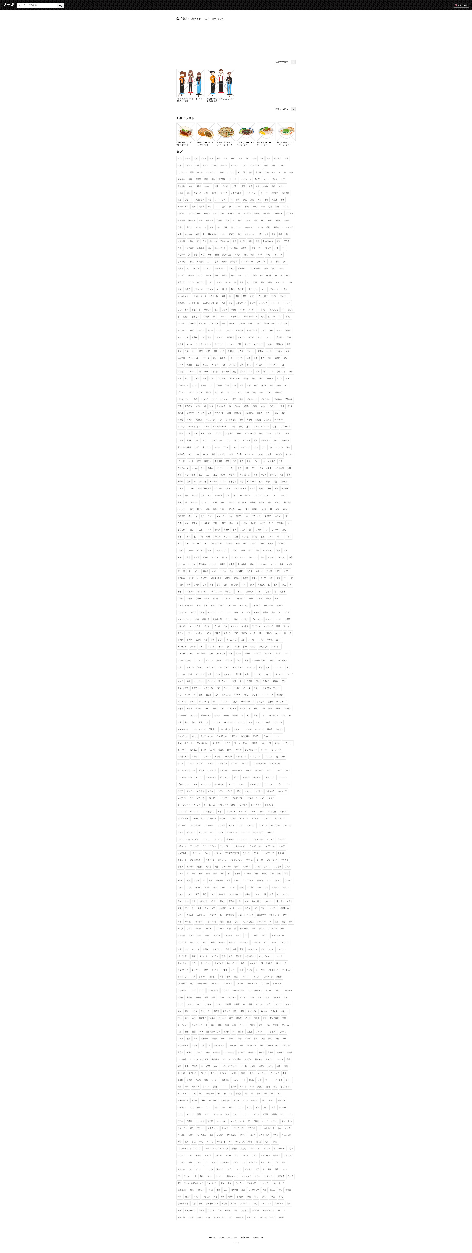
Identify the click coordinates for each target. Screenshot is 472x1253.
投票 (227, 1025)
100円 (203, 1100)
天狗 (215, 1087)
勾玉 (179, 1210)
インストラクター (238, 557)
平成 (242, 1045)
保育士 (180, 667)
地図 (240, 158)
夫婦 (204, 241)
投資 (192, 330)
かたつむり (263, 647)
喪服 (195, 434)
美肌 (257, 372)
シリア (261, 640)
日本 (233, 158)
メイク (251, 310)
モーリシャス (276, 750)
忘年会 (237, 874)
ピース (242, 372)
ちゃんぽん (201, 1135)
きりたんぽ (286, 1135)
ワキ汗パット (245, 1204)
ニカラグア (284, 812)
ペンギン (181, 1162)
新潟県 (180, 482)
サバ (263, 447)
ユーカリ (209, 1169)
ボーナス (215, 557)
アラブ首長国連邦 (232, 853)
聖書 (284, 1018)
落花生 (279, 654)
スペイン (193, 502)
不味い (271, 1100)
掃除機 (254, 743)
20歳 (265, 1094)
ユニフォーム (246, 179)
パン (218, 227)
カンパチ (211, 612)
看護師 (194, 337)
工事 (289, 337)
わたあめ (271, 461)
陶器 (201, 1176)
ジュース (232, 324)
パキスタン (282, 660)
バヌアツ (200, 791)
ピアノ (279, 537)
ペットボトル (190, 475)
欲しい (231, 1107)
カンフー (257, 977)
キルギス (282, 846)
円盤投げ (216, 1052)
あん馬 (243, 1149)
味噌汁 (231, 502)
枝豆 (245, 544)
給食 (259, 1080)
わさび (226, 530)
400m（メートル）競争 (232, 1059)
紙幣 (201, 351)
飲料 (243, 186)
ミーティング (287, 227)
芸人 (236, 1155)
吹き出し (241, 722)
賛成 (179, 475)
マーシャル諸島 (238, 990)
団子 (192, 530)
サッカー (190, 489)
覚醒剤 (187, 1197)
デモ (229, 874)
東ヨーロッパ (257, 275)
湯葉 (211, 1135)
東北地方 (181, 372)
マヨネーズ (232, 709)
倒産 (290, 557)
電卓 (247, 509)
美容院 (261, 929)
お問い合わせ (258, 1237)
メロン (214, 571)
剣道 (190, 674)
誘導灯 (199, 667)
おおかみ (181, 1169)
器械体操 (278, 399)
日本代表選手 (236, 193)
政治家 (263, 385)
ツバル (201, 990)
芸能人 (288, 317)
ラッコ (198, 1162)
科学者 (247, 894)
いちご (269, 351)
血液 (276, 922)
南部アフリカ (248, 255)
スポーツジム (255, 269)
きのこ (205, 365)
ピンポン (212, 977)
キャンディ (272, 908)
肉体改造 (231, 351)
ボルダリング (223, 667)
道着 (224, 365)
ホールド (215, 970)
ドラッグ (226, 1011)
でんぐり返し (268, 550)
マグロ (273, 296)
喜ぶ (286, 385)
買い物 (242, 324)
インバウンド (255, 165)
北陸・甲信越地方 (185, 447)
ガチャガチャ (206, 715)
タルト (216, 1066)
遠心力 (205, 454)
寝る (261, 392)
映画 (202, 516)
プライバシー (266, 399)
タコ (247, 516)
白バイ (229, 750)
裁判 (229, 413)
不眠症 (194, 1066)
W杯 (261, 1045)
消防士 (283, 585)
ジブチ (199, 764)
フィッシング (183, 963)
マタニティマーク (185, 619)
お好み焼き (245, 736)
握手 (268, 722)
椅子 (271, 894)
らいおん (276, 997)
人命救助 (244, 626)
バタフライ (286, 1045)
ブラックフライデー (230, 1066)
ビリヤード (277, 722)
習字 (288, 475)
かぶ (269, 880)
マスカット (228, 935)
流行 (280, 1190)
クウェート (182, 860)
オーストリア (195, 626)
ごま (266, 887)
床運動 (255, 406)
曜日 (214, 702)
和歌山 (251, 1080)
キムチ (286, 434)
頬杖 (227, 495)
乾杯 (240, 275)
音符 (195, 399)
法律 (271, 330)
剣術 (271, 578)
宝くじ (278, 640)
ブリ (254, 468)
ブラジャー (279, 1204)
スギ (258, 592)
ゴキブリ (195, 1087)
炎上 (231, 523)
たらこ (227, 743)
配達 (211, 385)
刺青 (234, 1025)
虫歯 (231, 454)
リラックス (198, 289)
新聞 (186, 1011)
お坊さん (279, 729)
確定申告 (202, 1018)
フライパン (256, 516)
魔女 (262, 908)
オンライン (182, 330)
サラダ (191, 578)
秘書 (266, 234)
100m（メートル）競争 (199, 1059)
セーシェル (277, 984)
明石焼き (220, 1135)
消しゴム (280, 901)
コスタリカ (271, 812)
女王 (229, 647)
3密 (179, 1183)
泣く (190, 516)
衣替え (252, 1025)
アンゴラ (207, 1155)
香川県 (238, 674)
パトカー (284, 1011)
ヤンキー (227, 688)
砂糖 (273, 1107)
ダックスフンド (251, 750)
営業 (188, 880)
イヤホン (209, 660)
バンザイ (220, 468)
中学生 (256, 214)
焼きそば (287, 502)
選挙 (248, 385)
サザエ (257, 1176)
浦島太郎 (181, 1217)
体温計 (187, 557)
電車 (215, 351)
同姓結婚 (239, 1217)
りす (262, 1162)
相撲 (236, 977)
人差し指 (181, 241)
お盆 (179, 289)
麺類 (209, 200)
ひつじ (180, 1004)
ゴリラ (235, 1162)
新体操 (234, 1149)
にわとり (232, 482)
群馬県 (278, 709)
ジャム (192, 702)
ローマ (270, 523)
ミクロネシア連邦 (255, 990)
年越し (215, 523)
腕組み (210, 468)
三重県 (251, 599)
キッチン (230, 468)
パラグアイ (212, 798)
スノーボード (232, 963)
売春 (215, 1197)
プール (231, 269)
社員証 (237, 688)
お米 (206, 193)
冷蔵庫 (219, 660)
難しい (236, 1100)
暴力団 (180, 880)
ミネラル (229, 544)
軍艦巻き (279, 344)
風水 (192, 1190)
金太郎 (180, 1080)
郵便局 (244, 633)
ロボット (239, 592)
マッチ (207, 1114)
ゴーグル (215, 365)
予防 (268, 255)
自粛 (224, 523)
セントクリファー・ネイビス (189, 805)
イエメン (207, 853)
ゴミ (259, 200)
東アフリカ (274, 310)
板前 (262, 949)
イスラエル (226, 599)
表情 (263, 207)
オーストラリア (221, 550)
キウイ (273, 564)
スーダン (232, 784)
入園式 (231, 564)
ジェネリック (219, 1045)
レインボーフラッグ (245, 915)
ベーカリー (182, 509)
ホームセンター (194, 427)
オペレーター (280, 282)
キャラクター (273, 715)
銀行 (192, 509)
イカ (197, 365)
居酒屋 (198, 179)
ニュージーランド (259, 660)
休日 (186, 544)
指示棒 (253, 523)
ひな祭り (229, 434)
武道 (241, 385)
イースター (224, 702)
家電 (266, 200)
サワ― (221, 997)
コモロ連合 (264, 984)
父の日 (290, 1176)
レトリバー (268, 605)
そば (216, 262)
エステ (210, 282)
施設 (262, 317)
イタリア (267, 248)
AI (244, 1004)
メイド (247, 1018)
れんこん (193, 750)
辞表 (263, 1039)
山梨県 (180, 550)
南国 (229, 922)
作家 (201, 874)
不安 (179, 379)
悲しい (240, 1107)
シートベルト (222, 1121)
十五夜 (199, 530)
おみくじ (245, 537)
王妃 (194, 874)
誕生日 (189, 365)
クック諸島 (182, 990)
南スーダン (259, 770)
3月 (246, 1094)
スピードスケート (266, 956)
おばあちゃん (268, 241)
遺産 (278, 550)
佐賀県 (180, 997)
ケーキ (228, 282)
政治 (266, 269)
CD (179, 1176)
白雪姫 (227, 1210)
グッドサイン (248, 880)
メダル (196, 1197)
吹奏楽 (263, 330)
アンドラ (221, 825)
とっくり (257, 674)
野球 (250, 324)
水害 (273, 612)
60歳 (208, 1217)
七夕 (229, 612)
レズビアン (189, 592)
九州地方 (269, 379)
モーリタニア (206, 784)
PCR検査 (247, 874)
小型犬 (191, 241)
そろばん (259, 1004)
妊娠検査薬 (217, 619)
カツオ (253, 544)
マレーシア (182, 715)
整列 (262, 557)
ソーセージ (205, 502)
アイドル (232, 365)
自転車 (219, 385)
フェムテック (183, 736)
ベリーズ (223, 819)
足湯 (270, 1169)
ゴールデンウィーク (185, 654)
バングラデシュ (236, 860)
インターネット (251, 193)
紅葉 (188, 482)
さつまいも (242, 502)
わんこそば (217, 949)
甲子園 (235, 715)
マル (280, 317)
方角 (206, 1080)
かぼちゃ (267, 420)
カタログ (278, 1004)
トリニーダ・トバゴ (267, 1217)
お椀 (284, 1073)
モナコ (231, 825)
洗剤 (199, 1114)
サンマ (208, 530)
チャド (248, 770)
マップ (194, 1045)
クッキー (221, 942)
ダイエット (274, 289)
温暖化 (256, 1018)
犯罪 (276, 248)
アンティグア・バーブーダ (188, 812)
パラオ (238, 791)
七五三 (272, 1190)
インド (279, 379)
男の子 (257, 179)
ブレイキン (196, 970)
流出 (225, 1190)
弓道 (221, 977)
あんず (233, 1087)
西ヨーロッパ (269, 324)
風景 (240, 1039)
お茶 (255, 475)
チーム (189, 344)
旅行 (218, 158)
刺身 (232, 275)
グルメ (203, 158)
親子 (240, 220)
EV (209, 1011)
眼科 (291, 922)
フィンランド (195, 825)
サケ (206, 372)
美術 (284, 530)
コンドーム (217, 1114)
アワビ (207, 935)
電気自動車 (242, 564)
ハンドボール (273, 970)
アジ (220, 420)
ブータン (260, 860)
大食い (230, 1197)
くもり (237, 922)
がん (270, 447)
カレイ (180, 681)
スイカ (223, 571)
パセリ (277, 502)
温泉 (179, 502)
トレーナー (252, 557)
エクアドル (182, 798)
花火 (288, 344)
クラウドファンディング (270, 688)
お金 (211, 227)
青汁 (179, 1197)
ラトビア (255, 819)
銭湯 (284, 922)
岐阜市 (198, 1155)
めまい (236, 880)
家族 (245, 200)
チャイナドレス (212, 1204)
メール (194, 468)
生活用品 (222, 179)
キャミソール (245, 475)
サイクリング (183, 970)
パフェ (290, 1114)
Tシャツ (204, 1073)
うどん (219, 330)
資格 (197, 454)
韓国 (250, 241)
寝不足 (249, 1032)
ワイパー (267, 736)
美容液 (233, 1204)
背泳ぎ (180, 1052)
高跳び (270, 1052)
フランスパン (262, 564)
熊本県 (261, 502)
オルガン (188, 922)
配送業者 (181, 516)
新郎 (186, 722)
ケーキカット (183, 1025)
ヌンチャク (268, 977)
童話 (261, 379)
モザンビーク (241, 757)
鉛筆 (226, 585)
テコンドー (245, 977)
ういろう (243, 1135)
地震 (276, 489)
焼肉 (250, 530)
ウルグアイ (224, 798)
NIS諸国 (200, 262)
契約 (235, 1011)
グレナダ (270, 798)
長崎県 (196, 585)
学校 (291, 172)
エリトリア (222, 764)
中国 (179, 248)
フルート (200, 1128)
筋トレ (290, 406)
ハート (263, 289)
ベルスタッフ (252, 949)
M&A (284, 1039)
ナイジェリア (269, 777)
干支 (216, 310)
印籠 (268, 1025)
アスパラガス (221, 736)
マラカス (251, 1128)
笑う (192, 1107)
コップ (258, 324)
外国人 (269, 275)
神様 (287, 275)
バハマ (252, 812)
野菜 (192, 172)
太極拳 (279, 977)
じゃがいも (221, 406)
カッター (215, 1080)
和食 (286, 158)
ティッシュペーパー (261, 427)
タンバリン (182, 750)
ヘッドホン (261, 310)
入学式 (283, 1032)
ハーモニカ (256, 942)
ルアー (194, 963)
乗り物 (275, 179)
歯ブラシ (273, 475)
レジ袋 (257, 867)
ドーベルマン (251, 984)
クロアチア (206, 839)
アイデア (241, 337)
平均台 (273, 1197)
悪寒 (248, 427)
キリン (214, 1162)
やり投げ (241, 1052)
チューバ (282, 1107)
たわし (180, 1114)
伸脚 (210, 495)
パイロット (203, 956)
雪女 (236, 1210)
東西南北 (225, 1080)
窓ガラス (256, 736)
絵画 (188, 537)
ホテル (217, 447)
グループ (218, 495)
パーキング (262, 1073)
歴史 (216, 186)
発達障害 (191, 220)
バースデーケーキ (220, 427)
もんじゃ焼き (264, 1135)
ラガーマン (251, 1045)
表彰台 (246, 695)
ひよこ (189, 929)
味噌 (278, 626)
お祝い (185, 317)
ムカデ (194, 1100)
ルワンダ (234, 764)
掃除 (270, 282)
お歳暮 (253, 1066)
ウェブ (253, 647)
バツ (202, 337)
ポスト (180, 915)
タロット (200, 1190)
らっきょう (194, 942)
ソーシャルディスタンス (193, 1183)
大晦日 (223, 502)
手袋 (275, 585)
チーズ (208, 275)
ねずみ (237, 867)
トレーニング (183, 337)
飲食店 (187, 158)
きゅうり (200, 330)
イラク (255, 853)
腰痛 (236, 619)
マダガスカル (183, 757)
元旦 (241, 282)
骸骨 (268, 482)
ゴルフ (180, 489)
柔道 (213, 605)
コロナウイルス (262, 186)
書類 (218, 585)
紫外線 (270, 702)
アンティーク (274, 915)
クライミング (237, 667)
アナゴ (189, 709)
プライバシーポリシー (228, 1237)
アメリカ (230, 172)
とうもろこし (231, 420)
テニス (210, 516)
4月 (230, 1094)
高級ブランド (216, 578)
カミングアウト (184, 1094)
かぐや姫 (255, 1210)
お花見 (269, 454)
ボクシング (200, 674)
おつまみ (181, 186)
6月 (200, 1094)
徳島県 (201, 612)
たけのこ (181, 1135)
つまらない (182, 1107)
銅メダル (258, 1059)
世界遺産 (181, 303)
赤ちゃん (213, 241)
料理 (261, 158)
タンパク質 (182, 942)
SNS (250, 372)
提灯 (234, 372)
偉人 (192, 262)
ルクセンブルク (257, 839)
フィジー (190, 791)
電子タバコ (242, 269)
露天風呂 (249, 592)
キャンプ (195, 269)
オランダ (270, 839)
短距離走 (215, 1059)
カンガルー (224, 1162)
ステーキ (259, 571)
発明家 (256, 612)
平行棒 (238, 750)
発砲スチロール (233, 1176)
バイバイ (269, 695)
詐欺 (260, 1025)
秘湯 (236, 612)
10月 (243, 1080)
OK (290, 282)
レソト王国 (268, 757)
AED (201, 1032)
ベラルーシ (182, 846)
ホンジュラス (183, 819)
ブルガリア (268, 654)
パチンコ (263, 1011)
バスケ (237, 647)
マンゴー (216, 935)
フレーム (191, 372)
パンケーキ (249, 454)
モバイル (247, 214)
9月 (219, 1094)
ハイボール (265, 1155)
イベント (234, 165)
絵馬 (241, 887)
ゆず (280, 1128)
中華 (270, 220)
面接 (212, 1025)
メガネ (255, 207)
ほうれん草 (220, 654)
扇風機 (205, 571)
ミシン (235, 1114)
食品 (179, 158)
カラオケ (266, 681)
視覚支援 (181, 220)
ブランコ (223, 1073)
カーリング (210, 667)
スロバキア (287, 825)
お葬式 (180, 344)
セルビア (270, 832)
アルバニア (245, 832)
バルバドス (243, 805)
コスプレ (278, 454)
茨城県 (255, 537)
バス (243, 585)
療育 (227, 220)
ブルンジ (244, 764)
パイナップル (202, 578)
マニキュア (251, 1183)
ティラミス (284, 942)
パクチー (190, 550)
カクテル (190, 667)
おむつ (263, 743)
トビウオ (277, 867)
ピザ (214, 358)
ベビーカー (244, 942)
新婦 (194, 722)
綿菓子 (260, 1087)
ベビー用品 (233, 248)
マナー (266, 179)
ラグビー (228, 592)
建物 (213, 179)
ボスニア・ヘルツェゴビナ (188, 839)
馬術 (263, 970)
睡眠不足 (207, 461)
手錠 (291, 578)
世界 (211, 158)
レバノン (251, 640)
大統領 (226, 715)
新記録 (231, 234)
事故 (282, 269)
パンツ (189, 894)
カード (288, 379)
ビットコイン (268, 1176)
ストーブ (198, 660)
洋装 (223, 303)
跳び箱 (199, 509)
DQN (218, 688)
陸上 (247, 275)
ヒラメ (287, 867)
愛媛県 (207, 599)
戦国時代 (225, 372)
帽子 (197, 894)
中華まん (280, 523)
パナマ (261, 812)
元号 (216, 695)
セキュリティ (264, 1183)
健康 (190, 179)
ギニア (236, 777)
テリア (252, 303)
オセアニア (189, 248)
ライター (187, 1176)
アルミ (254, 578)
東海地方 (285, 440)
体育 (238, 200)
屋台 (263, 282)
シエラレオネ (211, 777)
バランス (228, 660)
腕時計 (180, 413)
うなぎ (245, 379)
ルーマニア (218, 839)
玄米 (199, 935)
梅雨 (284, 413)
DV (209, 1045)
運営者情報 (244, 1237)
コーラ (238, 1169)
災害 (224, 207)
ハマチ (221, 612)
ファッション (193, 358)
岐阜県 (270, 640)
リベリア (198, 777)
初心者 (214, 1039)
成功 (179, 544)
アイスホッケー (184, 729)
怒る (206, 544)
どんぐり (260, 702)
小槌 (222, 709)
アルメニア (194, 846)
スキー (243, 963)
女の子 (191, 186)
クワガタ (190, 915)
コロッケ (227, 633)
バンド (269, 468)
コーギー (239, 984)
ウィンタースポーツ (203, 344)
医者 (282, 200)
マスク (223, 234)
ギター (198, 599)
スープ (279, 330)
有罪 (213, 997)
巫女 (186, 1142)
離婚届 (228, 1004)
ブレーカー (286, 1025)
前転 (257, 550)
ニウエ (287, 784)
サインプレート (194, 214)
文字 (283, 179)
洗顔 (213, 454)
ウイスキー (232, 997)
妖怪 (193, 901)
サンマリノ (250, 825)
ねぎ (215, 214)
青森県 (271, 660)
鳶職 (241, 949)
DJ (246, 935)
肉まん (180, 887)
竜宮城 (231, 901)
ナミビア (218, 757)
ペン (283, 248)
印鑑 (208, 537)
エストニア (266, 819)
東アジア (275, 193)
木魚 (201, 1142)
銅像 (270, 709)
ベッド (233, 427)
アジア (244, 165)
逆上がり (281, 557)
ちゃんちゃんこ (220, 1217)
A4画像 (207, 214)
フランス (209, 289)
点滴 (266, 1142)
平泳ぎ (189, 1052)
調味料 (233, 310)
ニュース (222, 317)
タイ (285, 262)
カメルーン (224, 770)
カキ (287, 654)
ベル (225, 626)
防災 (250, 186)
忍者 (234, 681)
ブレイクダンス (266, 963)
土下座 (240, 1032)
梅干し (237, 440)
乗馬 (198, 605)
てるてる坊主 (248, 922)
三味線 (256, 1121)
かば (270, 1162)
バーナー (268, 1080)
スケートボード (200, 729)
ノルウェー (228, 674)
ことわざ (204, 399)
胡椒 (257, 1107)
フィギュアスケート (185, 605)
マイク (237, 255)
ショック (181, 324)
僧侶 (227, 949)
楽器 (278, 241)
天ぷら (237, 406)
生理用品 (181, 935)
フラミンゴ (288, 1155)
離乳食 (277, 743)
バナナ (199, 392)
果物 (256, 220)
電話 (209, 248)
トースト (289, 454)
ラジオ (252, 1073)
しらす (249, 571)
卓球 (288, 667)
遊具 (254, 392)
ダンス (256, 461)
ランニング (205, 523)
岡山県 (215, 599)
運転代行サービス (213, 1032)
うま (231, 516)
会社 (197, 165)
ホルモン (275, 887)
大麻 (264, 1190)
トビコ (268, 1004)
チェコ (180, 832)
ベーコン (213, 482)
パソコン (225, 186)
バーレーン (196, 853)
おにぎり (222, 454)
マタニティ (251, 1217)
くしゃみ (267, 592)
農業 (252, 200)
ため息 (194, 495)
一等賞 (244, 523)
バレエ (210, 1190)
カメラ (199, 275)
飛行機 (258, 420)
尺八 (192, 1128)
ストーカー (232, 1045)
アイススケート (240, 489)
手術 (275, 482)
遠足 (276, 413)
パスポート (213, 1100)
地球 (215, 509)
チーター (199, 1169)
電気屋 (201, 207)
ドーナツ (284, 495)
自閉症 (219, 220)
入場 (193, 1204)
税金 (256, 709)
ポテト (205, 440)
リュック (202, 324)
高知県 (189, 599)
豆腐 (211, 406)
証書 (250, 550)
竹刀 (228, 977)
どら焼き (248, 1169)
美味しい (281, 1100)
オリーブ (277, 880)
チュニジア (268, 784)
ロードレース (281, 963)
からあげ (202, 482)
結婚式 (285, 509)
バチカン (277, 990)
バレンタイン (273, 365)
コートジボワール (185, 777)
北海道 (255, 282)
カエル (221, 647)
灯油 (186, 908)
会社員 (238, 1094)
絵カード (209, 220)
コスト (212, 379)
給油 (243, 1190)
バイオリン (288, 743)
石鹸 (282, 929)
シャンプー (217, 743)
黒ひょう (220, 1169)
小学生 (180, 193)
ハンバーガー (245, 495)
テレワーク (277, 255)
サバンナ (234, 550)
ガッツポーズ (193, 303)
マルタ (240, 825)
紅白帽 (259, 413)
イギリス (269, 344)
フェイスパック (203, 743)
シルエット (224, 399)
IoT (204, 880)
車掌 (193, 956)
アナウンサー (257, 695)
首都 (256, 1039)
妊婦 (279, 385)
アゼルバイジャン (209, 846)
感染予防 (285, 193)
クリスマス (214, 324)
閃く (234, 495)
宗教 (195, 255)
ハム (266, 530)
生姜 (229, 929)
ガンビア (246, 777)
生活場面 (289, 214)
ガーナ (287, 770)
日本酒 (180, 440)
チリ (192, 798)
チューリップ (210, 908)
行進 (200, 1204)
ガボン (201, 770)
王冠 (250, 722)
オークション (199, 681)
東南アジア (249, 227)
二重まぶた (182, 1190)
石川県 (212, 750)
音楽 (209, 207)
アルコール (224, 241)
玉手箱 (199, 1217)
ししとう (195, 949)
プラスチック (252, 399)
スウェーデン (209, 825)
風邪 (273, 186)
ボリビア (200, 798)
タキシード (196, 310)
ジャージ (191, 324)
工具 (282, 406)
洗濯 (246, 468)
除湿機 (265, 1114)
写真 (188, 681)
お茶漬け (206, 949)
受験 (223, 296)
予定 (280, 461)
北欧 (291, 372)
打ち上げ (222, 1018)
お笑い (254, 1155)
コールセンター (184, 296)
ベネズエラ (270, 791)
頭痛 (241, 399)
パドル (224, 970)
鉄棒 (241, 420)
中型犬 (284, 289)
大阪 (197, 447)
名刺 (285, 550)
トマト (219, 282)
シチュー (285, 887)
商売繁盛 (199, 420)
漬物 (255, 358)
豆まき (212, 1018)
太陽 (239, 344)
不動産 (224, 1204)
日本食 (214, 165)
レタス (267, 495)
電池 (210, 434)
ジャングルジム (235, 894)
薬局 (226, 227)
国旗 (273, 165)
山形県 (198, 640)
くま (243, 1162)
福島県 (269, 633)
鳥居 (270, 502)
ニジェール (282, 777)
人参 (287, 351)
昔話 (240, 392)
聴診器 (270, 729)
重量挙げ (212, 729)
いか (252, 1087)
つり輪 (249, 970)
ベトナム (200, 550)
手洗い (180, 599)
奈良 (204, 585)
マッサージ (245, 447)
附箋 (255, 688)
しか (190, 1169)
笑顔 (234, 399)
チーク (231, 1039)
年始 (240, 234)
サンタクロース (247, 702)
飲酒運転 (218, 461)
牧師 (264, 1018)
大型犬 (189, 227)
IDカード (246, 440)
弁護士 (247, 674)
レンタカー (286, 894)
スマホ (198, 227)
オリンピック (211, 172)
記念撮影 (200, 248)
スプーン (220, 929)
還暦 (268, 1087)
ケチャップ (210, 420)
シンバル (225, 1128)
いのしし (190, 1004)
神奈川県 (240, 571)
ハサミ (289, 901)
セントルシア (256, 805)
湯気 (227, 385)
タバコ (260, 255)
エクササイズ (234, 317)
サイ (277, 1162)
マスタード (196, 544)
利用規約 (212, 1237)
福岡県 (258, 530)
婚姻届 (237, 1004)
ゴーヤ (273, 942)
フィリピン (281, 544)
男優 (194, 1032)
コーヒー (269, 337)
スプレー (277, 736)
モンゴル (190, 867)
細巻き (180, 434)
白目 (271, 385)
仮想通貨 (280, 1176)
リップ (196, 880)
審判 (228, 880)
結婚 (197, 234)
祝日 (286, 358)
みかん (260, 454)
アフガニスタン (196, 860)
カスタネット (269, 1128)
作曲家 (194, 523)
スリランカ (222, 860)
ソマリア (190, 764)
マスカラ (279, 1059)
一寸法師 (250, 887)
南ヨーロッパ (236, 227)
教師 (269, 489)
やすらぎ (207, 310)
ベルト (209, 1176)
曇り (186, 1018)
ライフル (202, 977)
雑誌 (179, 1011)
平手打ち (240, 1197)
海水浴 (262, 523)
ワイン (223, 482)
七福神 (189, 440)
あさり (270, 1066)
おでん (208, 633)
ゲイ (179, 592)
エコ (216, 207)
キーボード (259, 729)
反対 (289, 468)
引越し (223, 509)
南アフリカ (280, 757)
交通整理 (268, 516)
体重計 (238, 935)
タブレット (276, 647)
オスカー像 (208, 688)
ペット (199, 172)
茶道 (236, 633)
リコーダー (182, 1128)
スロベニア (263, 825)
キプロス (230, 839)
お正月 (274, 200)
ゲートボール (202, 984)
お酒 (270, 207)
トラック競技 (262, 296)
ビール (191, 282)
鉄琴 (285, 915)
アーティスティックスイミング (216, 1149)
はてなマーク (241, 303)
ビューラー (239, 1183)
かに (197, 440)
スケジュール (183, 468)
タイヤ (213, 1073)
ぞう (284, 1162)
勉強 (217, 255)
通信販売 (181, 578)
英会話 (261, 489)
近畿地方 (239, 330)
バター (189, 633)
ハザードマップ (184, 695)
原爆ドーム (284, 908)
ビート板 (181, 461)
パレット (257, 894)
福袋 (259, 887)
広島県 (269, 434)
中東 (273, 234)
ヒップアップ (254, 1190)
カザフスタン (183, 853)
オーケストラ (252, 330)
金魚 (231, 571)
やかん (194, 1011)
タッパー (219, 1176)
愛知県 (246, 406)
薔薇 (248, 461)
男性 (247, 158)
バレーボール (225, 729)
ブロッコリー (234, 379)
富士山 (286, 626)
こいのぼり (230, 915)
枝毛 (255, 1204)
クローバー (268, 901)
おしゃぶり (200, 1121)
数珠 (179, 557)
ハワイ (279, 619)
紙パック (243, 997)
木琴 (179, 922)
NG (283, 310)
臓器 (234, 241)
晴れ (179, 1018)
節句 (215, 502)
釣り (261, 482)
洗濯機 (282, 592)
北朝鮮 (199, 867)
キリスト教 (213, 296)
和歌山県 (261, 585)
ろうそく (273, 406)
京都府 (277, 358)
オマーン (218, 853)
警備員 (238, 956)
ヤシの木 (234, 626)
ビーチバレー (202, 592)
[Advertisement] (236, 40)
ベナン (270, 770)
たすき (191, 1217)
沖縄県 (187, 289)
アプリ (180, 365)
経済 (186, 523)
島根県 (208, 867)
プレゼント (284, 296)
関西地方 (278, 392)
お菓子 (235, 186)
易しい (245, 1100)
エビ (270, 262)
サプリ (229, 1169)
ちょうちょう (286, 1087)
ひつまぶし (231, 1135)
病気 (266, 165)
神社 (278, 262)
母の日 (247, 908)
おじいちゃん (250, 234)
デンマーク (182, 825)
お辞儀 (265, 612)
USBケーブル (250, 434)
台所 (239, 468)
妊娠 (230, 303)
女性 (226, 158)
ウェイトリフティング (186, 977)
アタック (199, 1052)
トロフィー (196, 688)
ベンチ (247, 1039)
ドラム (288, 537)
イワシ (255, 447)
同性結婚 (284, 482)
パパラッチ (279, 674)
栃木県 (231, 509)
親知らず (260, 880)
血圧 (254, 929)
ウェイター (281, 949)
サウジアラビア (268, 853)
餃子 (257, 1169)
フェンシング (254, 1149)
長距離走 (202, 564)
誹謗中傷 (205, 619)
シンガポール (232, 640)
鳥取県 (198, 997)
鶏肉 (193, 207)
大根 (211, 654)
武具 (206, 605)
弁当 (194, 351)
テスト (268, 413)
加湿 (218, 1190)
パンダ (212, 894)
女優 (186, 1032)
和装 (232, 289)
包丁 (276, 599)
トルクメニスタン (239, 846)
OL (236, 179)
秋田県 (239, 434)
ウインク (230, 344)
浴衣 (257, 241)
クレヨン (233, 1073)
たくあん (244, 619)
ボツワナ (228, 757)
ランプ (289, 674)
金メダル (247, 1059)
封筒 (186, 1087)
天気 (241, 427)
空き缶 (285, 1169)
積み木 (180, 1121)
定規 (179, 908)
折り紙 (198, 887)
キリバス (225, 990)
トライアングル (238, 1128)
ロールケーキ (204, 702)
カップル (188, 234)
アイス (189, 420)
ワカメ (242, 530)
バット (252, 489)
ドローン (206, 1087)
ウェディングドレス (210, 303)
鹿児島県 (234, 585)
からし (265, 1107)
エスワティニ (255, 757)
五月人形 (274, 1011)
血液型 (208, 695)
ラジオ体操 (249, 413)
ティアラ (259, 722)
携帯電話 (181, 214)
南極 (190, 1162)
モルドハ (288, 990)
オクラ (287, 1128)
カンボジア (182, 647)
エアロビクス (250, 956)
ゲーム (249, 365)
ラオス (180, 867)
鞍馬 (281, 1197)
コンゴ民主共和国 (259, 764)
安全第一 (280, 337)
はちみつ (199, 633)
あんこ (273, 269)
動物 (268, 158)
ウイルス (223, 193)
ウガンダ (218, 1155)
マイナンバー (212, 1183)
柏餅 (208, 1066)
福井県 (198, 709)
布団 (201, 537)
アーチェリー (278, 667)
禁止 (287, 234)
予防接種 (288, 399)
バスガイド (221, 1142)
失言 (179, 1032)
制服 (222, 214)
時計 (270, 358)
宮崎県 (270, 544)
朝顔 (284, 715)
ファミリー (260, 1032)
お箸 (208, 351)
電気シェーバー (278, 935)
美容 (277, 207)
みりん (249, 1107)
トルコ (270, 537)
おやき (252, 1135)
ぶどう (275, 427)
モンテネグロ (258, 832)
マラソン (191, 564)
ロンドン (287, 709)
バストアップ (266, 1204)
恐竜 (223, 324)
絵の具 (242, 709)
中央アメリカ (252, 289)
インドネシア (239, 599)
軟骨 (238, 544)
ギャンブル (252, 1011)
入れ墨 (281, 1217)
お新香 (287, 619)
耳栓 (263, 709)
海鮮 (222, 172)
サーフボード (281, 702)
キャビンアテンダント (243, 1142)
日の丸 (239, 454)
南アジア (200, 282)
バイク (234, 447)
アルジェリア (255, 784)
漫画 (222, 922)
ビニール (267, 867)
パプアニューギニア (224, 791)
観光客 (239, 516)
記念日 (194, 385)
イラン (217, 674)
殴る (256, 1197)
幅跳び (261, 1052)
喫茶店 (253, 502)
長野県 (261, 544)
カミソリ (257, 654)
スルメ (205, 942)
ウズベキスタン (256, 846)
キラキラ (181, 275)
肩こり (227, 619)
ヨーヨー (223, 1087)
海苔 (254, 379)
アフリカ (181, 179)
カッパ (277, 633)
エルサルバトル (198, 819)
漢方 (227, 1114)
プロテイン (272, 929)
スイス (220, 832)
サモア (180, 791)
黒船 (222, 874)
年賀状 (261, 1066)
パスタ (228, 440)
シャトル (181, 674)
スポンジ (190, 1114)
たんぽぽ (222, 908)
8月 (205, 640)
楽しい (208, 1107)
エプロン (244, 248)
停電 (286, 874)
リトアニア (243, 819)
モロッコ (242, 784)
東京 (222, 392)
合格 (215, 709)
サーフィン (256, 626)
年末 (280, 234)
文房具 (278, 220)
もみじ (196, 571)
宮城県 (217, 530)
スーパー (223, 165)
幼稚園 (240, 289)
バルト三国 (279, 468)
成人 (279, 1094)
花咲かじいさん (268, 1210)
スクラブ (214, 956)
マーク (180, 1039)
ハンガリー (275, 825)
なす (275, 495)
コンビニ (282, 165)
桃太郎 (222, 901)
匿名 (195, 1039)
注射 (202, 468)
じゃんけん (216, 722)
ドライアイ (272, 1032)
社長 (179, 495)
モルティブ (210, 860)
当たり (217, 715)
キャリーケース (207, 736)
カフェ (290, 310)
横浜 (261, 633)
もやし (180, 633)
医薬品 (203, 385)
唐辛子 (220, 640)
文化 (241, 681)
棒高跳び (251, 1052)
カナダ (263, 509)
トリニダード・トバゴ (255, 798)
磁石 (204, 894)
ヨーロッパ (182, 172)
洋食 (186, 351)
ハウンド (181, 1155)
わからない (225, 1100)
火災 (248, 715)
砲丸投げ (219, 880)
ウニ (234, 530)
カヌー (233, 970)
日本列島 (231, 214)
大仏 (246, 901)
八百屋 (247, 220)
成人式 (196, 557)
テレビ (213, 399)
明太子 (217, 633)
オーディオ (243, 743)
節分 (282, 564)
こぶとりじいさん (215, 1210)
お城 (240, 509)
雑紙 (188, 434)
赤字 (202, 495)
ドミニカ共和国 (208, 812)
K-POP (237, 695)
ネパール (249, 860)
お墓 (263, 537)
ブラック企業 (183, 688)
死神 (255, 908)
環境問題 (266, 214)
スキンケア (207, 269)
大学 (179, 1087)
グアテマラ (212, 819)
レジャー (282, 186)
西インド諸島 (220, 248)
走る (208, 475)
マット (191, 461)
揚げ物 (242, 241)
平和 (212, 640)
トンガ (192, 990)
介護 (234, 385)
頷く (179, 1066)
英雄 (209, 337)
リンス (191, 935)
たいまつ (211, 681)
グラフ (240, 351)
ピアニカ (274, 1121)
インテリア (258, 344)
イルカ (180, 894)
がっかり (254, 1100)
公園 (247, 392)
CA (230, 1142)
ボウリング (219, 963)
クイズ (196, 379)
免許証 (243, 1073)
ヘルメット (275, 303)
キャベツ (239, 358)
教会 (256, 874)
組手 (192, 984)
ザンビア (279, 605)
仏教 (242, 640)
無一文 (224, 557)
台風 (215, 475)
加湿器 (274, 1114)
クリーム (205, 358)
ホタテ (227, 489)
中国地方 (215, 372)
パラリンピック (184, 399)
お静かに (233, 736)
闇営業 (288, 1190)
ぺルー (228, 1155)
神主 (194, 1142)
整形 (200, 695)
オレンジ (269, 619)
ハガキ (289, 564)
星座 (256, 385)
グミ (282, 1114)
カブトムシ (201, 915)
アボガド (257, 495)
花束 (227, 461)
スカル (201, 647)
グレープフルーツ (185, 660)
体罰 (249, 1197)
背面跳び (280, 1052)
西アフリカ (212, 234)
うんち (235, 1080)
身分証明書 (265, 440)
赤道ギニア (212, 770)
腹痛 (230, 654)
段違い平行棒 (183, 1204)
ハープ (265, 1121)
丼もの (191, 275)
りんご (275, 440)
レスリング (250, 667)
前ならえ (271, 557)
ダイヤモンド (183, 1100)
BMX (206, 970)
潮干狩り (280, 695)
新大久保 (181, 282)
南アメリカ (226, 255)
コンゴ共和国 (274, 764)
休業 (197, 619)
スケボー (279, 956)
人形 (194, 1018)
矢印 (245, 647)
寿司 (199, 186)
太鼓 (246, 660)
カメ (262, 715)
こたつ (235, 702)
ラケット (279, 447)
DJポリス (206, 1197)
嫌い (216, 1107)
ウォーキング (278, 1183)
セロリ (191, 1135)
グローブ (181, 427)
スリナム (248, 791)
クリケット (215, 984)
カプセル (193, 715)
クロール (181, 564)
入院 (230, 956)
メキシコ (218, 434)
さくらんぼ (268, 626)
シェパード (228, 984)
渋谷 (288, 1204)
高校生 (227, 578)
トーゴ (278, 770)
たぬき (267, 997)
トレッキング (206, 963)
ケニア (180, 764)
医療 (206, 179)
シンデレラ (261, 922)
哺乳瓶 (210, 1121)
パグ (190, 1155)
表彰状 (275, 681)
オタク (223, 475)
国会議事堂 (261, 915)
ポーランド (191, 832)
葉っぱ (247, 344)
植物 (179, 200)
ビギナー (204, 1039)
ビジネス (277, 158)
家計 (188, 1039)
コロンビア (282, 791)
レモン (198, 406)
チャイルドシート (237, 1121)
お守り (286, 571)
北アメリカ (206, 447)
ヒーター (245, 1114)
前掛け (213, 901)
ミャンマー (231, 605)
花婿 (237, 296)
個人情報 (234, 1190)
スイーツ (197, 193)
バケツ (253, 633)
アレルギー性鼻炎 (204, 489)
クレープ (288, 880)
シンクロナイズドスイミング (189, 1149)
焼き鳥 (286, 241)
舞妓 (179, 1142)
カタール (246, 853)
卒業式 (264, 874)
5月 (289, 523)
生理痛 (247, 654)
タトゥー (243, 1025)
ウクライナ (282, 839)
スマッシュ (226, 695)
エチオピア (210, 764)
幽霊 (278, 578)
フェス (180, 874)
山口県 (203, 750)
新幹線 (189, 1080)
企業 (200, 475)
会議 (179, 234)
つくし (189, 887)
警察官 (288, 330)
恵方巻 (207, 887)
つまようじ (203, 901)
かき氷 (180, 709)
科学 (208, 509)
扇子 (215, 887)
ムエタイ (253, 963)
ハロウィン (279, 420)
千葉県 (180, 585)
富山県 (221, 750)
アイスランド (279, 819)
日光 (202, 434)
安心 (284, 681)
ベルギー (207, 626)
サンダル (232, 887)
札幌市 (245, 578)
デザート (188, 200)
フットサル (286, 970)
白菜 (213, 942)
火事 (277, 509)
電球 (241, 482)
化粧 (252, 296)
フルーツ (238, 207)
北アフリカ (219, 344)
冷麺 (179, 949)
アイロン (264, 935)
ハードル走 (182, 1059)
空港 (236, 537)
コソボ (233, 819)
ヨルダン (281, 853)
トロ (179, 351)
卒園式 (222, 564)
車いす (187, 379)
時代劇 (205, 557)
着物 (268, 227)
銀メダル (269, 1059)
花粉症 (224, 275)
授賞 (186, 495)
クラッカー (209, 1094)
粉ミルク (232, 942)
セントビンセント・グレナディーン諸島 (219, 805)
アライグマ (253, 1162)
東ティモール (272, 860)
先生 (190, 454)
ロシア (221, 605)
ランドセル (201, 654)
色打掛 (249, 681)
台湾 (241, 365)
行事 (258, 1094)
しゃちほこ (256, 901)
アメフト (266, 1149)
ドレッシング (217, 544)
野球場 (249, 420)
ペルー (268, 990)
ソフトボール (279, 1149)
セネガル (256, 777)
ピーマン (275, 530)
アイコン (286, 207)
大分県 (189, 997)
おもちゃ (195, 317)
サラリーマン (270, 172)
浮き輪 (180, 420)
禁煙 (248, 358)
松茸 (201, 722)
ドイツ (191, 392)
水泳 (202, 255)
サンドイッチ (217, 440)
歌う (241, 461)
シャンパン (226, 867)
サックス (199, 922)
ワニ (206, 1162)
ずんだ (275, 1135)
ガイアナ (258, 791)
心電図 (274, 1142)
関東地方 (206, 317)
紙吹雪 (208, 392)
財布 (255, 440)
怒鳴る (264, 1197)
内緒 (288, 1059)
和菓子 (224, 262)
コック (270, 949)
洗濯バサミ (244, 929)
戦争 (188, 585)
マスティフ (219, 413)
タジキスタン (270, 846)
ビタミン (278, 351)
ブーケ (242, 310)
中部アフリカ (220, 269)
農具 (234, 949)
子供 (179, 165)
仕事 (254, 158)
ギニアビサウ (225, 777)
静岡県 (180, 640)
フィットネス (183, 310)
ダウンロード (183, 1045)
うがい (223, 1039)
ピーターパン (190, 1210)
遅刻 (257, 681)
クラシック (281, 372)
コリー (290, 1149)
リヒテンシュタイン (206, 832)
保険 (216, 275)
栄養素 (180, 269)
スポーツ (188, 165)
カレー (210, 330)
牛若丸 (201, 1210)
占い (209, 262)
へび (199, 1004)
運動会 (276, 227)
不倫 (277, 1039)
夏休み (214, 193)
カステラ (243, 1087)
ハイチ (220, 812)
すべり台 (222, 894)
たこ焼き (247, 729)
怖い (263, 1100)
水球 (241, 970)
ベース (238, 660)
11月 (199, 908)
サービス (200, 413)
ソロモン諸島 (213, 990)
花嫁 (244, 296)
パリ (239, 901)
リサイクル (261, 262)
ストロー (223, 358)
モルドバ (276, 1155)
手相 (272, 874)
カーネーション (235, 908)
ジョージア (224, 846)
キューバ (242, 812)
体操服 (286, 220)
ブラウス (181, 392)
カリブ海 (181, 255)
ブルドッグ (256, 605)
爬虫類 (224, 289)
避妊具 (180, 929)
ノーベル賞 (246, 612)
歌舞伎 (275, 1025)
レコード (254, 935)
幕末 (179, 523)
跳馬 (208, 1052)
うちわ (206, 427)
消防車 (251, 585)
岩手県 (189, 640)
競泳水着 (233, 262)
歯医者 (251, 337)
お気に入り (462, 5)
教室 (186, 1066)
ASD (200, 220)
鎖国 (215, 874)
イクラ (277, 434)
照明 (255, 715)
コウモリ (211, 647)
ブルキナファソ (184, 784)
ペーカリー (260, 365)
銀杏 (179, 722)
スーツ (205, 165)
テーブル (278, 1080)
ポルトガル (182, 626)
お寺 (262, 358)
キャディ (209, 1142)
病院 (188, 193)
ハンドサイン (229, 722)
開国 (208, 874)
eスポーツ (247, 867)
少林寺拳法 (182, 984)
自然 (234, 461)
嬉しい (199, 1107)
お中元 (244, 1066)
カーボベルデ (220, 784)
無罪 (206, 997)
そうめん (207, 1004)
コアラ (192, 612)
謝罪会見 (285, 489)
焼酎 (216, 867)
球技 (263, 220)
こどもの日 (182, 530)
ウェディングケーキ (199, 1025)
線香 (261, 434)
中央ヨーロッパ (200, 296)
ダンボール (286, 427)
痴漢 (222, 1197)
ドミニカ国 (269, 805)
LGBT (226, 447)
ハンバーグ (182, 702)
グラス (260, 351)
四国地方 (190, 413)
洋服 (199, 461)
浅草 (277, 1169)
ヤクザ (286, 612)
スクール (246, 688)
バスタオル (251, 482)
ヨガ (210, 880)
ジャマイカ (231, 812)
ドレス (269, 392)
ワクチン (232, 475)
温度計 (286, 1066)
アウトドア (256, 248)
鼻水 (261, 468)
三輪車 (189, 1121)
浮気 (270, 1039)
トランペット (211, 922)
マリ (195, 784)
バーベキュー (183, 385)
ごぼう (278, 571)
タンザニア (182, 612)
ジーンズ (181, 1073)
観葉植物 (181, 358)
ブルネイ (284, 860)
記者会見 (181, 454)
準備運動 (230, 337)
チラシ (288, 1004)
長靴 (202, 1011)
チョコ (224, 310)
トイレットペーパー (185, 743)
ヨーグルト (208, 929)
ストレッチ (219, 337)
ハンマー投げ (229, 1052)
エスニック (282, 324)
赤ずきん (244, 1210)
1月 (272, 1094)
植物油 (238, 654)
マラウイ (195, 757)
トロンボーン (287, 1121)
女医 (202, 1045)
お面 (211, 585)
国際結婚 (237, 413)
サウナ (198, 929)
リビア (278, 784)
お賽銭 (226, 1032)
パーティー (278, 214)
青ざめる (188, 406)
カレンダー (221, 516)
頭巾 (231, 1217)
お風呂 (263, 406)
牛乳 (230, 296)
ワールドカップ (273, 1045)
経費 (204, 379)
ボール (260, 227)
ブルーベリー (257, 619)
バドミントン (216, 592)
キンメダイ (246, 1176)
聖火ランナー (223, 681)
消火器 (258, 1142)
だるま (223, 887)
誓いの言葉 (274, 1018)
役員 (220, 1025)
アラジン (218, 1004)
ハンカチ (218, 489)
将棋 (250, 1004)
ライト (180, 537)
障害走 (289, 1052)
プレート (250, 351)
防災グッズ (200, 200)
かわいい (207, 186)
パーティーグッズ (250, 317)
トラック (286, 303)
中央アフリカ (237, 770)
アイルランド (242, 839)
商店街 (255, 509)
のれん (194, 736)
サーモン (231, 392)
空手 (209, 550)
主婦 (271, 372)
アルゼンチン (237, 798)
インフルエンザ (247, 262)
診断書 (239, 1018)
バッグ (263, 475)
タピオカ (213, 915)
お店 (195, 158)
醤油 (252, 564)
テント (288, 1080)
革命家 (216, 1011)
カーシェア (275, 1073)
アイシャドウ (226, 1183)
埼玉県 (198, 1080)
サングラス (263, 303)
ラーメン (229, 330)
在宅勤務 (222, 379)
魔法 (243, 550)
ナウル (210, 791)
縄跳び (236, 578)
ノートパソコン (221, 200)
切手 (278, 1066)
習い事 (258, 172)
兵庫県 (259, 599)
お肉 (250, 172)
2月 (281, 475)
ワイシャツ (192, 1073)
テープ (263, 578)
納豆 (264, 372)
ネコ (259, 997)
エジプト (278, 516)
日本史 (180, 227)
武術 (209, 674)
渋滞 (231, 1018)
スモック (213, 564)
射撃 (260, 667)
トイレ (259, 337)
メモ (222, 351)
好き (224, 1107)
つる (275, 1087)
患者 (223, 956)
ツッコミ (245, 1155)
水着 (210, 255)
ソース (207, 709)
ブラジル (217, 537)
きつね (192, 647)
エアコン (255, 1114)
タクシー (237, 729)
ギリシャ (227, 537)
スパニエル (244, 605)
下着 (179, 406)
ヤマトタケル (183, 901)
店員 (209, 413)
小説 (242, 1011)
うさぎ (217, 626)
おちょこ (267, 674)
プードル (264, 750)
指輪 (279, 874)
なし (266, 942)
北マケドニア (232, 832)
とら (286, 997)
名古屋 (269, 571)
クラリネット (213, 1128)
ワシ (252, 997)
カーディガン (183, 207)
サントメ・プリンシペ (186, 770)
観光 (247, 207)
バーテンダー (183, 956)
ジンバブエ (206, 757)
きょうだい (182, 262)
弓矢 (267, 667)
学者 (288, 447)
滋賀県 (268, 599)
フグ (186, 949)
